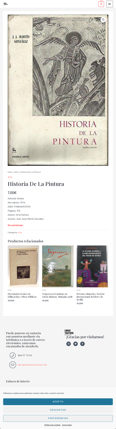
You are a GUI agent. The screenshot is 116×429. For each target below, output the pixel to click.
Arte (16, 172)
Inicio (10, 172)
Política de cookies (52, 425)
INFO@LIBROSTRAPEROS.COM (32, 364)
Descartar (58, 410)
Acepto (58, 401)
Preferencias (58, 418)
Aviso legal (67, 425)
